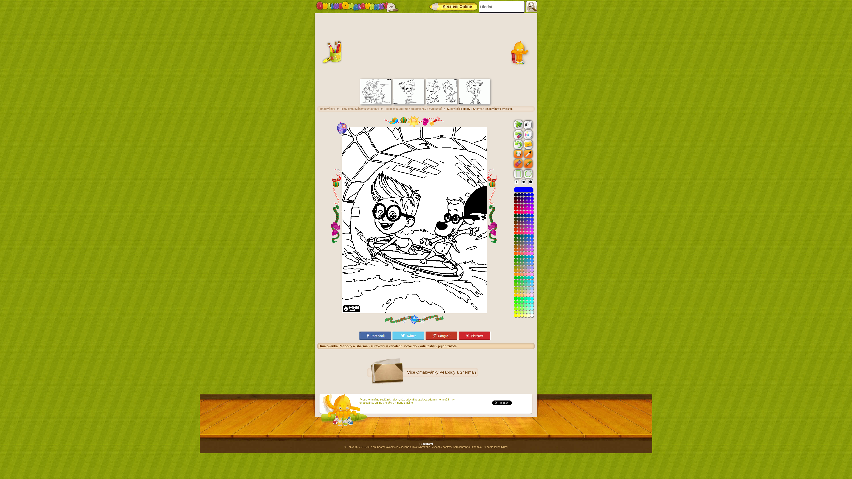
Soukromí (427, 444)
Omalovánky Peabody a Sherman (446, 372)
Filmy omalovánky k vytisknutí (360, 108)
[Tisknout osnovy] (528, 124)
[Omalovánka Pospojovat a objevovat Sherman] (408, 103)
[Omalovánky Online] (357, 6)
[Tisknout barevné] (528, 134)
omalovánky (327, 108)
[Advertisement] (426, 45)
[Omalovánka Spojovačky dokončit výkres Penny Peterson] (474, 103)
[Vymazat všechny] (518, 134)
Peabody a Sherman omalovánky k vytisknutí (413, 108)
